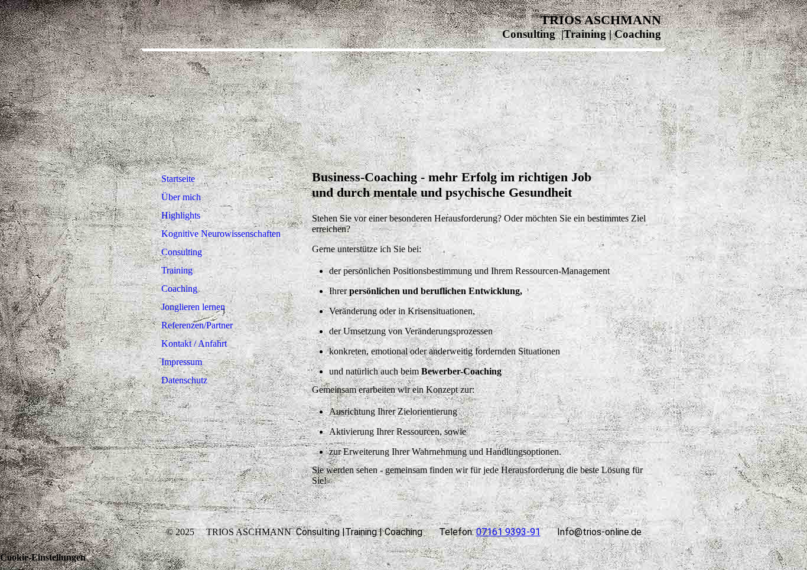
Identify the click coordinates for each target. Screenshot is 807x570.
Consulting (181, 252)
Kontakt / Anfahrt (194, 343)
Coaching (179, 289)
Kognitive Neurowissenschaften (221, 234)
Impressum (181, 362)
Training (177, 270)
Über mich (181, 197)
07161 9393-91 (508, 532)
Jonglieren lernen (193, 307)
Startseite (178, 179)
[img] (222, 103)
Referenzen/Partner (197, 325)
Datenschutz (184, 380)
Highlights (180, 215)
